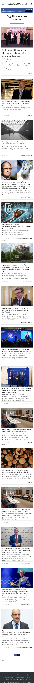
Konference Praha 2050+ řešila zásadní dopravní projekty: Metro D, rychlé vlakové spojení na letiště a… (15, 148)
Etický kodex (23, 675)
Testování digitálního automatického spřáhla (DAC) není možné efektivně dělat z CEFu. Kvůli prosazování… (16, 192)
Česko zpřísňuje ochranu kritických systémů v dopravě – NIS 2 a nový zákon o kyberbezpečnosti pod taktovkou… (16, 232)
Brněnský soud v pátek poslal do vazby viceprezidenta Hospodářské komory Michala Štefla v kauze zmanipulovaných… (16, 107)
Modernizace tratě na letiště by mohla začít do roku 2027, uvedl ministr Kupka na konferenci (17, 310)
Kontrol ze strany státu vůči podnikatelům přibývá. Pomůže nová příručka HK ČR (16, 510)
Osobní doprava (27, 281)
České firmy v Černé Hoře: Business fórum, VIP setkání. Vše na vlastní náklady (16, 431)
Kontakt (28, 677)
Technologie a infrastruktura (24, 238)
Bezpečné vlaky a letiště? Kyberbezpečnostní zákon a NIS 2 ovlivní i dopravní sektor (16, 226)
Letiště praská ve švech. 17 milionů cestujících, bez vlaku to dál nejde (14, 143)
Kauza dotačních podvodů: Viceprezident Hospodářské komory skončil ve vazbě (16, 102)
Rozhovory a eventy (26, 155)
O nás (22, 677)
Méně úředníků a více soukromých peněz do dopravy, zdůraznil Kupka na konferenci (16, 350)
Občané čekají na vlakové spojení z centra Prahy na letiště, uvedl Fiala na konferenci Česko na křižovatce (16, 390)
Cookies (17, 677)
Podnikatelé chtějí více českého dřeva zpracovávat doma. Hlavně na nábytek (15, 471)
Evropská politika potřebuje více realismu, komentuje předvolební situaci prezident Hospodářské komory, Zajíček (16, 550)
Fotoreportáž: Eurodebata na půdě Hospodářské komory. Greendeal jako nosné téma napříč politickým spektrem (15, 592)
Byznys (30, 74)
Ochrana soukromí (8, 677)
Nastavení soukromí (12, 675)
